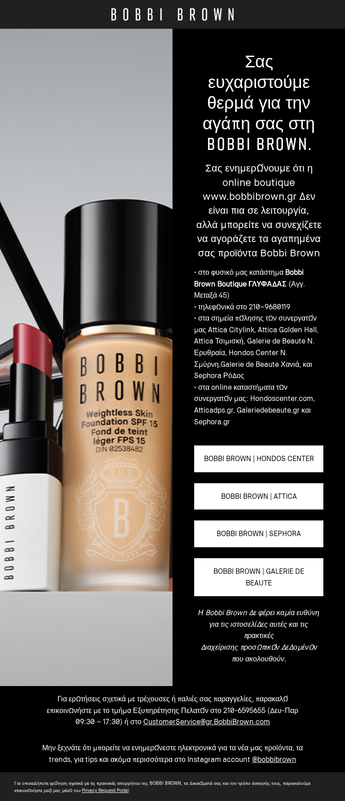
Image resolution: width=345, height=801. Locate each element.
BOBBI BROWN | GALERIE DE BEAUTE (258, 577)
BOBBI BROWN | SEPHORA (259, 533)
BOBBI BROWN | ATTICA (259, 496)
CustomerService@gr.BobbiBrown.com (206, 721)
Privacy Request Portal (105, 790)
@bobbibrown (274, 759)
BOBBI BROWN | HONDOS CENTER (259, 458)
